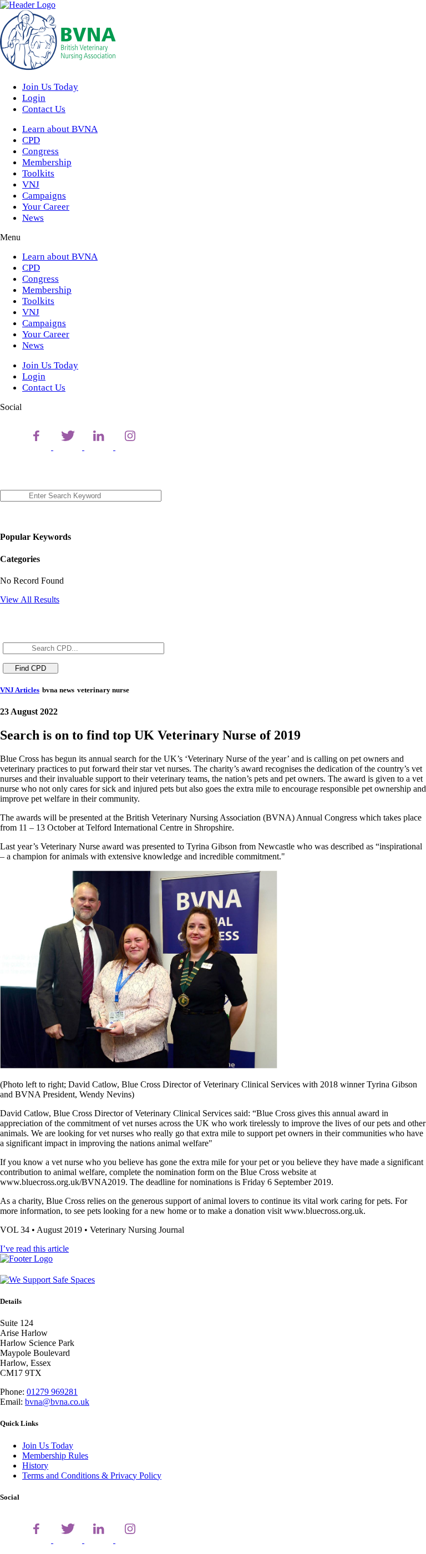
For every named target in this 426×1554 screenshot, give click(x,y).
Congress (40, 151)
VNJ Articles (19, 690)
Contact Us (43, 109)
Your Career (45, 206)
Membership (47, 162)
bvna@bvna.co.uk (57, 1401)
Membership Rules (55, 1455)
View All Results (29, 599)
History (35, 1465)
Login (33, 98)
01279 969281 (52, 1391)
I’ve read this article (34, 1248)
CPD (31, 140)
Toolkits (38, 173)
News (33, 217)
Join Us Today (50, 87)
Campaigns (44, 195)
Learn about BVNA (60, 129)
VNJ (30, 184)
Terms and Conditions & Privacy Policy (91, 1475)
